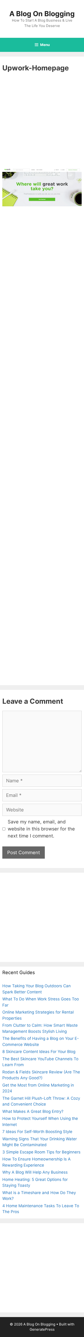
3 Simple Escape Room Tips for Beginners (41, 1152)
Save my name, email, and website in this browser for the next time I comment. (41, 829)
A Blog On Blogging (42, 13)
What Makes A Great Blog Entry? (32, 1111)
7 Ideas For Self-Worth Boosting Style (37, 1131)
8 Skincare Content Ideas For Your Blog (38, 1051)
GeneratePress (42, 1329)
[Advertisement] (42, 123)
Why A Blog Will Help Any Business (35, 1172)
